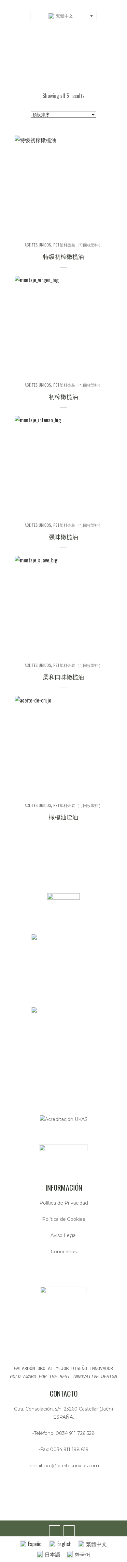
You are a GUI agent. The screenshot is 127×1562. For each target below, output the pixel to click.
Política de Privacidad (63, 1203)
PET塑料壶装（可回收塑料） (78, 244)
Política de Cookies (63, 1219)
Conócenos (64, 1252)
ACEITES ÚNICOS (38, 244)
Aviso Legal (63, 1235)
